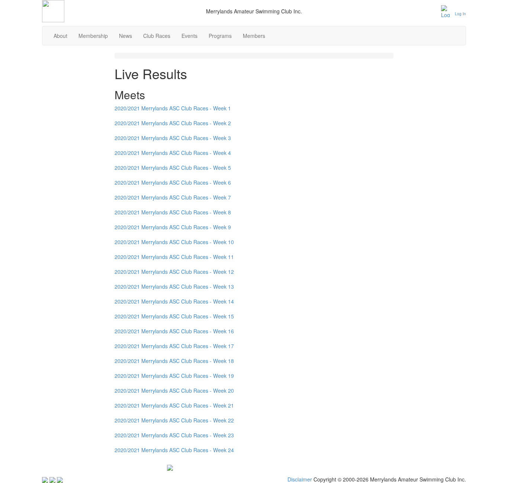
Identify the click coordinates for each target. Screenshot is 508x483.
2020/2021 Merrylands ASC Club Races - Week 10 (174, 242)
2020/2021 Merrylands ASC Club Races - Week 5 (173, 167)
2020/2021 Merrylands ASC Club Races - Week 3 (173, 138)
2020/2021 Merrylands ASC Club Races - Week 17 (174, 346)
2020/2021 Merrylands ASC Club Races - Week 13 (174, 286)
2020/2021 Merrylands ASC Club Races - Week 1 (173, 108)
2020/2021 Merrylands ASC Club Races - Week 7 (173, 197)
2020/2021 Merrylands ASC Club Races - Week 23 (174, 435)
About (60, 35)
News (125, 35)
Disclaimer (299, 479)
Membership (93, 35)
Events (189, 35)
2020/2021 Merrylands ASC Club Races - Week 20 (174, 390)
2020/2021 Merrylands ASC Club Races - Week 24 (174, 450)
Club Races (156, 35)
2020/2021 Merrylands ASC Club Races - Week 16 (174, 331)
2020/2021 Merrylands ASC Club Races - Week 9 (173, 227)
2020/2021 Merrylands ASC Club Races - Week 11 (174, 256)
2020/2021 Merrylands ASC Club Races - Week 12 (174, 271)
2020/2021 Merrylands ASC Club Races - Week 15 (174, 316)
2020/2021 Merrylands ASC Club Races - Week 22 (174, 420)
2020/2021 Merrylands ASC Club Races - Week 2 (173, 123)
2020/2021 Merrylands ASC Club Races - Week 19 (174, 375)
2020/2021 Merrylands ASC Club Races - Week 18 (174, 360)
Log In (460, 13)
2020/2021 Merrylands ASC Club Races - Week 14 (174, 301)
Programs (220, 35)
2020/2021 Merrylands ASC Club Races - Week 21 (174, 405)
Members (254, 35)
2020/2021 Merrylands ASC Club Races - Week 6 (173, 182)
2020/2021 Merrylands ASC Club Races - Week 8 (173, 212)
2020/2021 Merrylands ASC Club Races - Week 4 (173, 152)
